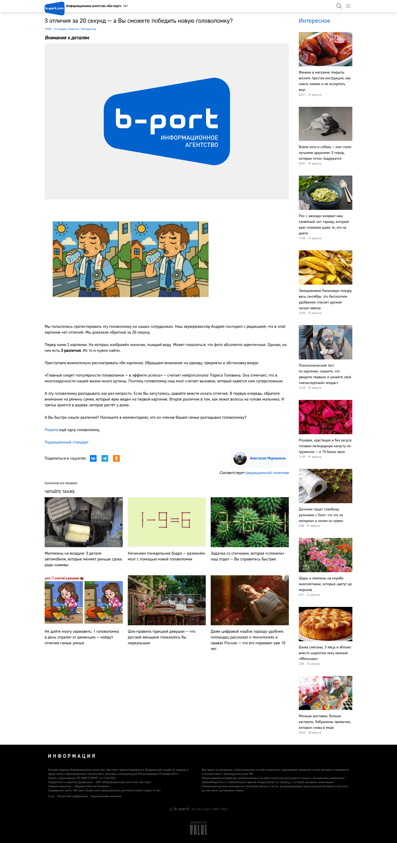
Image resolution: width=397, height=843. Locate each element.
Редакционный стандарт (66, 442)
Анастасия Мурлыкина (268, 458)
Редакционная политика (106, 796)
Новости (73, 29)
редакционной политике (267, 472)
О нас (51, 796)
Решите (51, 429)
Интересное (89, 29)
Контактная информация (72, 796)
